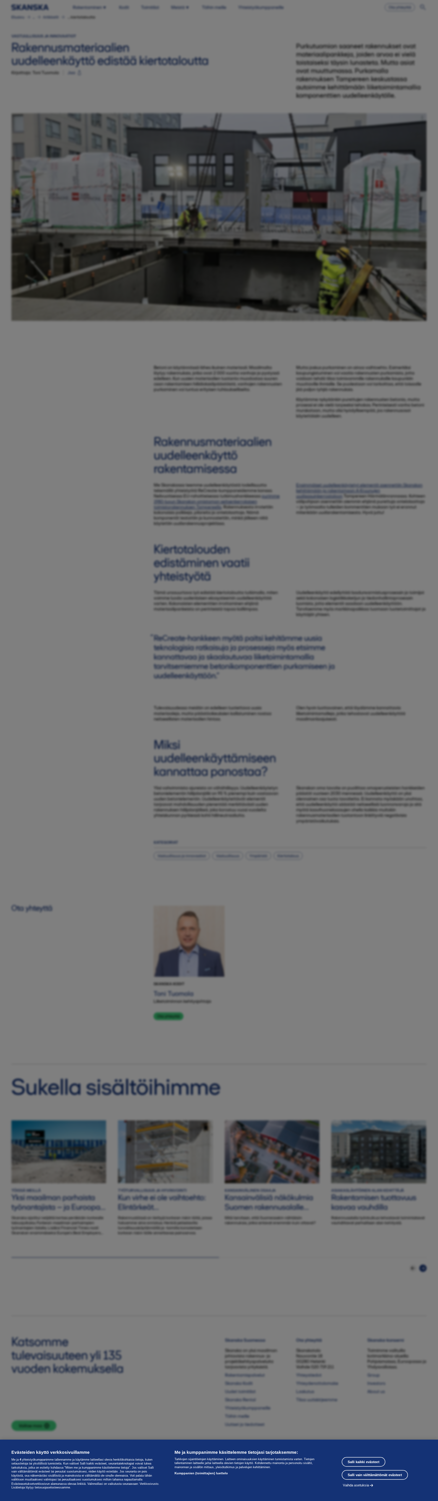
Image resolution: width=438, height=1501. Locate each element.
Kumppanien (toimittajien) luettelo (201, 1473)
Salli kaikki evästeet (363, 1462)
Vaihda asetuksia (356, 1485)
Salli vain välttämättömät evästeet (375, 1475)
